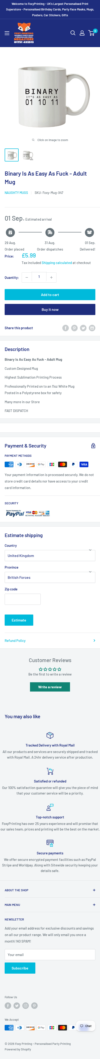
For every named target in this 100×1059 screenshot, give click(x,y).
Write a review (50, 687)
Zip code (11, 589)
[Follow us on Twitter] (16, 1005)
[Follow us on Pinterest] (34, 1005)
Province (11, 567)
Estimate (19, 620)
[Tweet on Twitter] (83, 327)
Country (11, 545)
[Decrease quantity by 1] (27, 277)
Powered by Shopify (18, 1049)
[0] (91, 33)
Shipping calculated (57, 263)
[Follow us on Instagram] (25, 1005)
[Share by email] (92, 327)
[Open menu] (7, 33)
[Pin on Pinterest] (74, 327)
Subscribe (20, 968)
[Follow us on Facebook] (8, 1005)
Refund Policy (15, 640)
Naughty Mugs (16, 193)
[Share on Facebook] (65, 327)
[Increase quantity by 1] (51, 277)
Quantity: (12, 277)
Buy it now (50, 309)
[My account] (82, 32)
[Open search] (73, 32)
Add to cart (50, 294)
